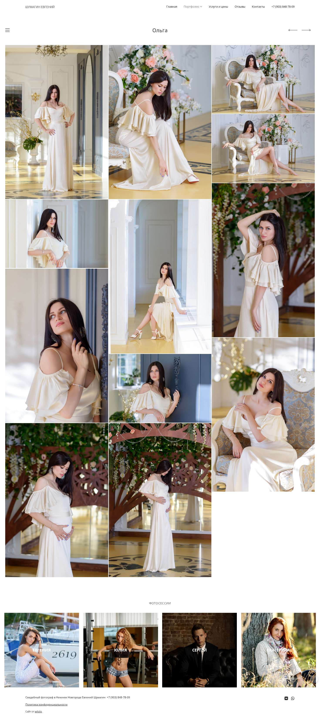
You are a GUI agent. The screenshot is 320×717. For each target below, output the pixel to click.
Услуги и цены (218, 6)
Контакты (258, 6)
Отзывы (240, 6)
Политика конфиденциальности (46, 704)
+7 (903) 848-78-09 (283, 6)
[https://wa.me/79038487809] (293, 698)
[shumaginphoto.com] (39, 6)
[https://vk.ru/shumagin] (286, 698)
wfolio (38, 711)
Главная (171, 6)
